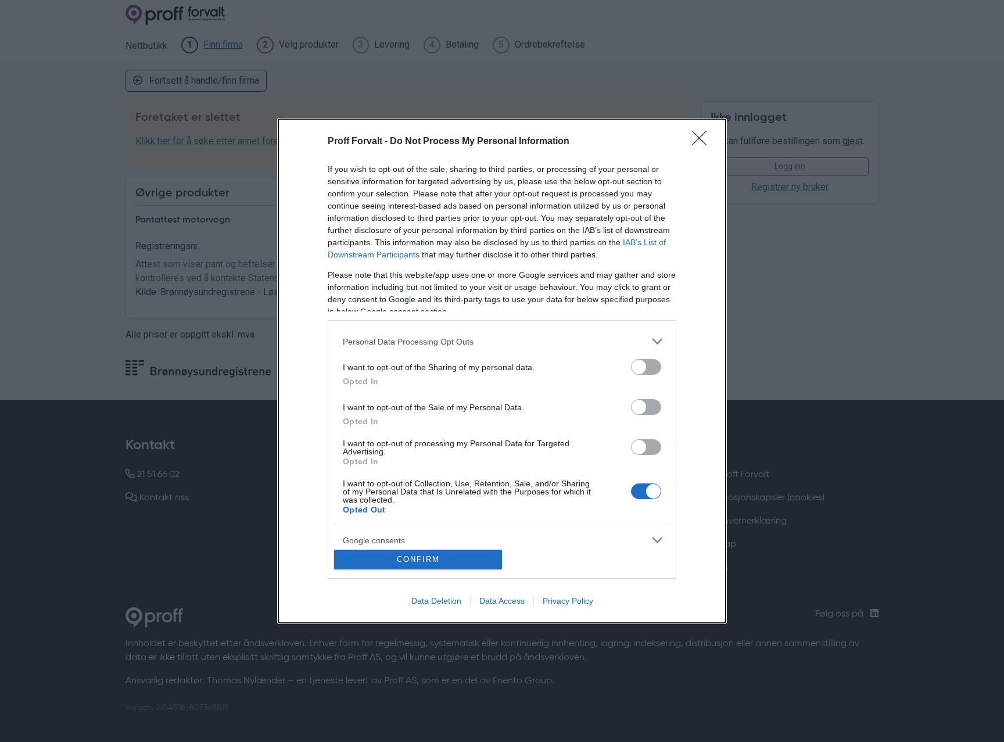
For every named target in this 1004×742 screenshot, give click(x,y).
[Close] (703, 142)
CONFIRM (418, 559)
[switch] (646, 367)
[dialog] (502, 370)
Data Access (502, 600)
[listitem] (502, 341)
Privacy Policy (568, 600)
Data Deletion (436, 600)
